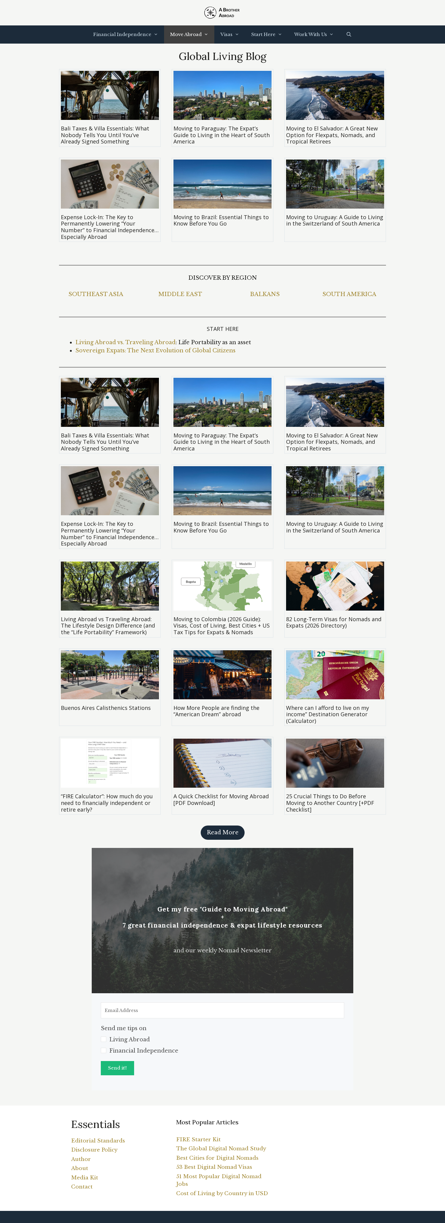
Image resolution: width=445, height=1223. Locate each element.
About (79, 1168)
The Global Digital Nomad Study (221, 1149)
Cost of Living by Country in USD (222, 1193)
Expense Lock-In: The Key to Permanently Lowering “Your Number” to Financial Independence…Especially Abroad (110, 226)
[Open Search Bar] (349, 34)
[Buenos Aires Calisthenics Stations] (110, 695)
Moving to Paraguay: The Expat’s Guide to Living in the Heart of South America (221, 135)
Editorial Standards (98, 1141)
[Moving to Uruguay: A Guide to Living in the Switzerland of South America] (335, 204)
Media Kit (84, 1178)
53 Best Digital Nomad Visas (214, 1167)
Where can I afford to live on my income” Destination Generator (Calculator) (327, 714)
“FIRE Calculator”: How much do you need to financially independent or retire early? (107, 803)
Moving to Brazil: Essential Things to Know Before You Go (221, 220)
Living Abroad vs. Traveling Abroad (125, 342)
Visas (226, 34)
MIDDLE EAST (180, 294)
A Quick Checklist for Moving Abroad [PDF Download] (221, 799)
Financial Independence (122, 34)
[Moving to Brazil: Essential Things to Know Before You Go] (222, 204)
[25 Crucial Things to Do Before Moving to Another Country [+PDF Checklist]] (335, 783)
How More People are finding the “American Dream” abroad (216, 711)
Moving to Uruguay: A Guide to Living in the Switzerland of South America (334, 220)
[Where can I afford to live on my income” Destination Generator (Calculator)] (335, 695)
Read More (223, 832)
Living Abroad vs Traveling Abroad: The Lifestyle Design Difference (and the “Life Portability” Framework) (108, 625)
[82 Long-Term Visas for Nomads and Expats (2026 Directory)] (335, 606)
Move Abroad (186, 34)
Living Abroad (129, 1039)
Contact (82, 1187)
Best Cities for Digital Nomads (217, 1158)
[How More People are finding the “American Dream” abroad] (222, 695)
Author (81, 1159)
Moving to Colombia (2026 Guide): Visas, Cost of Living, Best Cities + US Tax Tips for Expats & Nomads (221, 625)
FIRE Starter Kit (198, 1139)
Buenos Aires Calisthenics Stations (106, 707)
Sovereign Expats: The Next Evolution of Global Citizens (155, 350)
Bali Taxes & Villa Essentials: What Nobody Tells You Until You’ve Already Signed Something (105, 135)
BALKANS (265, 294)
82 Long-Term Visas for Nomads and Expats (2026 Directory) (333, 622)
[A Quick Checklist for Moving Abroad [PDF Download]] (222, 783)
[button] (222, 1039)
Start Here (263, 34)
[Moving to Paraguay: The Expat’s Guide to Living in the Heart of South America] (222, 115)
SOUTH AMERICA (349, 294)
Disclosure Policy (94, 1150)
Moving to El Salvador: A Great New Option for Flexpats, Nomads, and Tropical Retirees (332, 135)
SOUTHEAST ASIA (95, 294)
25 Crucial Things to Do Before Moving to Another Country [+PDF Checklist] (330, 803)
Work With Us (310, 34)
